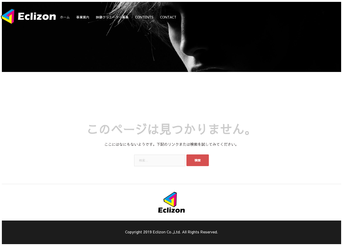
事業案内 (82, 17)
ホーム (65, 17)
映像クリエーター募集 (112, 17)
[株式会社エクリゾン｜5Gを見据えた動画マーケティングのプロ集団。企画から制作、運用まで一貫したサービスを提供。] (28, 26)
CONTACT (168, 17)
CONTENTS (144, 17)
